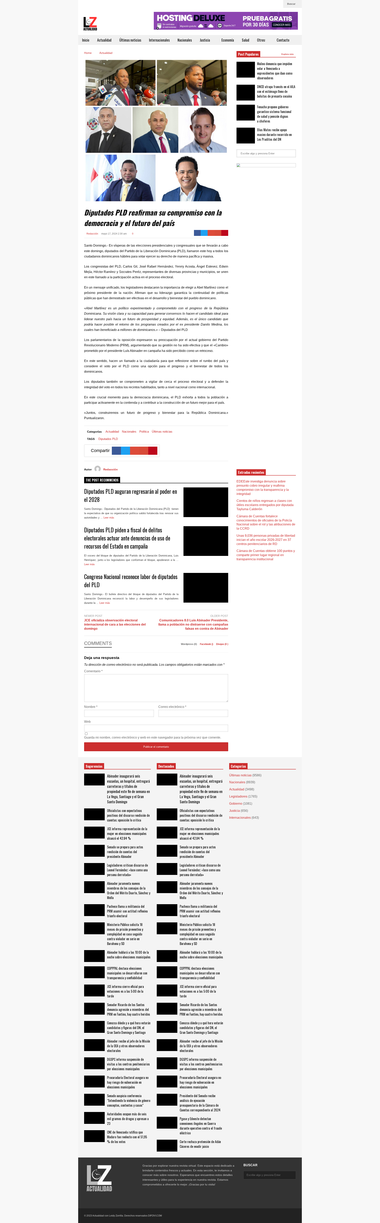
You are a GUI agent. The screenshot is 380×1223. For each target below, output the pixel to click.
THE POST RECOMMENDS (102, 480)
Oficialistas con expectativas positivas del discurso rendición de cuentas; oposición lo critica (128, 815)
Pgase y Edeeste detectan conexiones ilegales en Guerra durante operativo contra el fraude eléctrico (201, 1125)
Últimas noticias (130, 40)
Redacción (92, 233)
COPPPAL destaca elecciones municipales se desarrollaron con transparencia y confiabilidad (127, 973)
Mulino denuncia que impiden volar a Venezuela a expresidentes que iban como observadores (274, 70)
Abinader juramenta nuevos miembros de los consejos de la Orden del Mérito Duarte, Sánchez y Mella (128, 890)
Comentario (93, 671)
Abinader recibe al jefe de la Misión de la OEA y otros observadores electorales (128, 1046)
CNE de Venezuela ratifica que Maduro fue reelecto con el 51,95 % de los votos (127, 1137)
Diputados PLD (108, 439)
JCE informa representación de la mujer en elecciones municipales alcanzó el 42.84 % (127, 833)
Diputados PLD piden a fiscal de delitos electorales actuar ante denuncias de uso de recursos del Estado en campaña (127, 538)
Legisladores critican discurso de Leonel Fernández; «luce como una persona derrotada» (127, 870)
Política (144, 431)
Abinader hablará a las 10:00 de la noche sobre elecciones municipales (128, 954)
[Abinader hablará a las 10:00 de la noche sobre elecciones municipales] (94, 956)
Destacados (166, 766)
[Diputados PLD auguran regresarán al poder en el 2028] (205, 502)
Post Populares (248, 54)
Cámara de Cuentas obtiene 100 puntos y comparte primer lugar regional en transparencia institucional (266, 555)
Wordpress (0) (189, 644)
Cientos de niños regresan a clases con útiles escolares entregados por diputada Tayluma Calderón (265, 505)
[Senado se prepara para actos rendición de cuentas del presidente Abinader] (94, 851)
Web (87, 721)
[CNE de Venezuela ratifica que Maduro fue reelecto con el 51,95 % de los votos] (94, 1136)
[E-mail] (218, 233)
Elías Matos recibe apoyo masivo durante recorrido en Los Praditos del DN (274, 134)
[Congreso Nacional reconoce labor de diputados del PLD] (205, 588)
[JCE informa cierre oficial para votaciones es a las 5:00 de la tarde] (94, 990)
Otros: (261, 40)
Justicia (205, 40)
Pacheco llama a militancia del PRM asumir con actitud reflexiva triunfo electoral (127, 911)
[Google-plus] (211, 233)
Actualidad (104, 40)
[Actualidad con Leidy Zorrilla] (90, 25)
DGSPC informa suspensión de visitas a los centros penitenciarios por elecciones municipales (128, 1064)
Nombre (90, 706)
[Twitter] (272, 4)
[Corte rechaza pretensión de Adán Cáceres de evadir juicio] (167, 1146)
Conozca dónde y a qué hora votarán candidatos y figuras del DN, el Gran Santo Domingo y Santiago (128, 1028)
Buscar (291, 4)
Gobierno (235, 803)
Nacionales (185, 40)
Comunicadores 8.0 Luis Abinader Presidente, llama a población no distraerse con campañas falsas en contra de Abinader (193, 624)
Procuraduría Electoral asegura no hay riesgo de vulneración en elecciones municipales (127, 1082)
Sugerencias (94, 766)
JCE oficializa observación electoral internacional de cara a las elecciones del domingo (115, 624)
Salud (245, 40)
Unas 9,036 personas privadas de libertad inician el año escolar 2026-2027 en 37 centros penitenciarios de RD (266, 540)
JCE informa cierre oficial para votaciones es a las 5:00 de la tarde (125, 991)
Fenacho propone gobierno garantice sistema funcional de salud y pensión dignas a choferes (274, 113)
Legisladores (238, 796)
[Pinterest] (224, 233)
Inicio (85, 40)
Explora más (287, 54)
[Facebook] (197, 233)
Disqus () (222, 644)
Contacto (283, 40)
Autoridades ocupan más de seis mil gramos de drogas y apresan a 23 (128, 1119)
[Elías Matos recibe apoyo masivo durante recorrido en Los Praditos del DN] (246, 135)
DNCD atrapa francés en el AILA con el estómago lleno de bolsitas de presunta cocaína (276, 91)
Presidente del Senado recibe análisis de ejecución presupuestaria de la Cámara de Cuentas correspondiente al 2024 (200, 1102)
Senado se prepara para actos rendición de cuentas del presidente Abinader (125, 852)
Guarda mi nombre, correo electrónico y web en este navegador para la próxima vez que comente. (152, 737)
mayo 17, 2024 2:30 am (114, 233)
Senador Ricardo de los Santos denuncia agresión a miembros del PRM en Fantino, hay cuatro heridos (128, 1009)
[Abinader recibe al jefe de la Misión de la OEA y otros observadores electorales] (94, 1045)
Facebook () (207, 644)
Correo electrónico (172, 706)
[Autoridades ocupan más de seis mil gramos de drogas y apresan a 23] (94, 1118)
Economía (227, 40)
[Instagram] (278, 4)
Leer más (109, 517)
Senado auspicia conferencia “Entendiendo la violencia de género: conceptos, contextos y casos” (129, 1100)
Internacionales (159, 40)
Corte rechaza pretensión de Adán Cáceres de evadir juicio (200, 1144)
